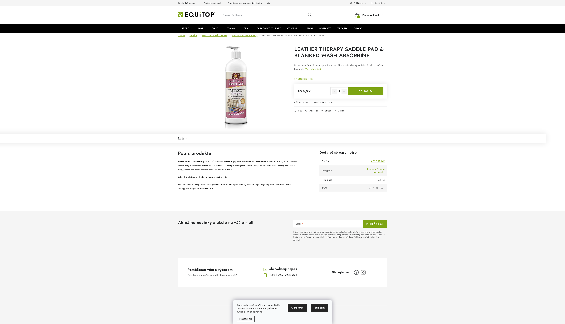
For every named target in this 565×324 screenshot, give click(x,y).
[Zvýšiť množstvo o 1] (344, 91)
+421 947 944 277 (283, 275)
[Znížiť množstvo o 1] (334, 91)
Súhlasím (320, 307)
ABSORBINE (327, 102)
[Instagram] (363, 272)
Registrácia (380, 3)
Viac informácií (313, 69)
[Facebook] (356, 272)
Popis (181, 138)
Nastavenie (245, 318)
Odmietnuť (297, 307)
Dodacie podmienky (213, 3)
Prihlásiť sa (374, 223)
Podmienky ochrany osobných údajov (245, 3)
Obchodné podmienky (188, 3)
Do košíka (366, 91)
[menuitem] (186, 28)
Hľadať (310, 15)
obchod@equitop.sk (283, 269)
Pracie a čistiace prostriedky (376, 170)
